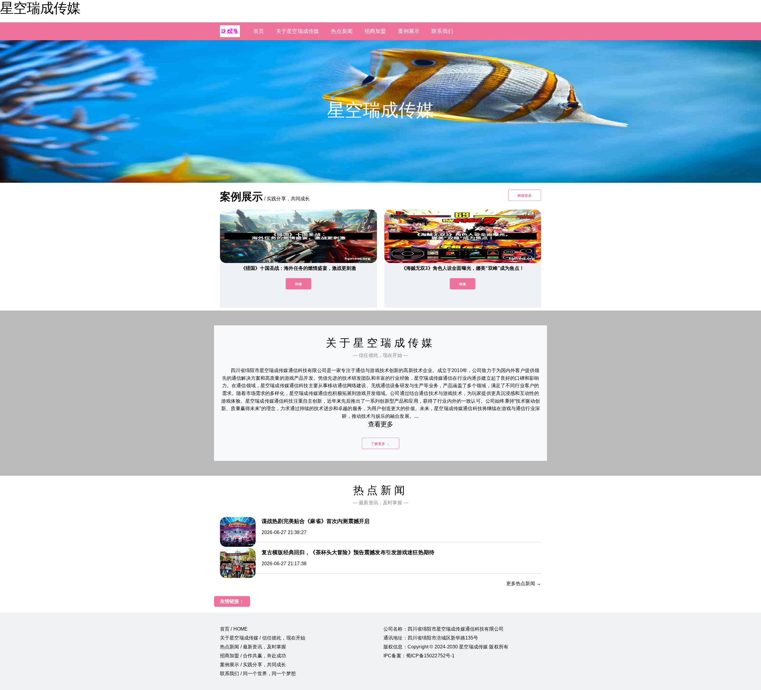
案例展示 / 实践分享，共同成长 (253, 664)
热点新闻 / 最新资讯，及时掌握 (253, 646)
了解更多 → (380, 443)
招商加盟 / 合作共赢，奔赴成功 (253, 655)
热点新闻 (342, 31)
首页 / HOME (234, 628)
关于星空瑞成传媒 (297, 31)
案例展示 (409, 31)
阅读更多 (525, 195)
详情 (298, 284)
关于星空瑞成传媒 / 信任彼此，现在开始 (262, 637)
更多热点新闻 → (523, 583)
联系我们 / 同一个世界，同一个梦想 (258, 673)
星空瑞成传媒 (40, 8)
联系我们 (442, 31)
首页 (258, 31)
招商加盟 (375, 31)
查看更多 (380, 424)
